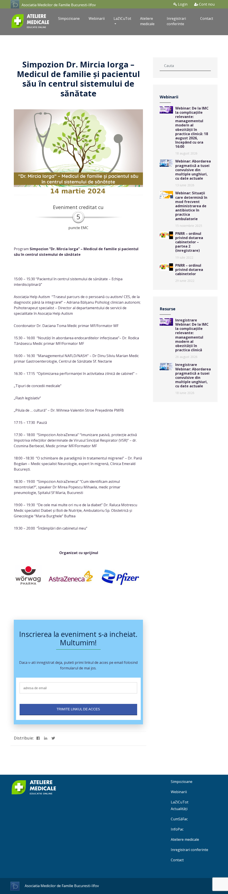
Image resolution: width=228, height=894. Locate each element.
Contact (206, 18)
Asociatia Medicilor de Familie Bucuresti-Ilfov (59, 4)
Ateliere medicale (147, 21)
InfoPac (177, 829)
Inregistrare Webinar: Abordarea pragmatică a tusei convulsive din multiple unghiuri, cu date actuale (193, 375)
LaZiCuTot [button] (122, 18)
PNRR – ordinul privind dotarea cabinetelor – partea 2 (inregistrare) (189, 242)
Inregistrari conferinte (176, 21)
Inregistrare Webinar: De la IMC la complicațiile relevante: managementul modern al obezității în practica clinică (192, 335)
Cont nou (206, 4)
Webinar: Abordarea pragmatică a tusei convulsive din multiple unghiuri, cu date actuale (193, 170)
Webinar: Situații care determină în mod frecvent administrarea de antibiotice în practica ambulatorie (191, 206)
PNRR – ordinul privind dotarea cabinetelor (189, 269)
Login (182, 4)
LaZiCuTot (179, 802)
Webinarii (97, 18)
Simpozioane (69, 18)
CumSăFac (179, 819)
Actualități (179, 808)
